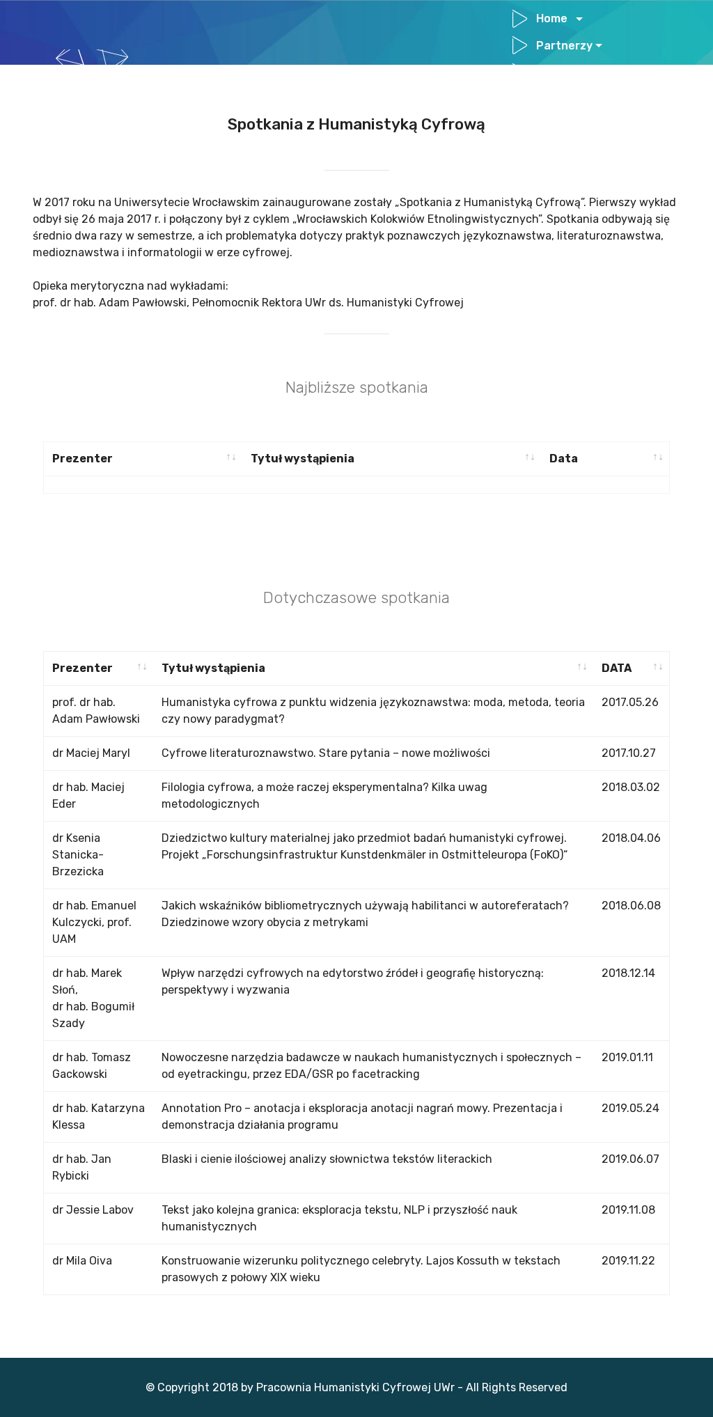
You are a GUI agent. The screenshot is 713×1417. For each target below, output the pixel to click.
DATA (617, 668)
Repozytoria (573, 98)
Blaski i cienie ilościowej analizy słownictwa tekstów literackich (328, 1159)
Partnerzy (564, 45)
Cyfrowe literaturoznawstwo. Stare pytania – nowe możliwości (326, 753)
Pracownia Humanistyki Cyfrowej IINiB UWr (304, 86)
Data (563, 458)
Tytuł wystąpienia (303, 458)
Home (554, 18)
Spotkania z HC (578, 125)
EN (521, 152)
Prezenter (82, 458)
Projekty (559, 72)
